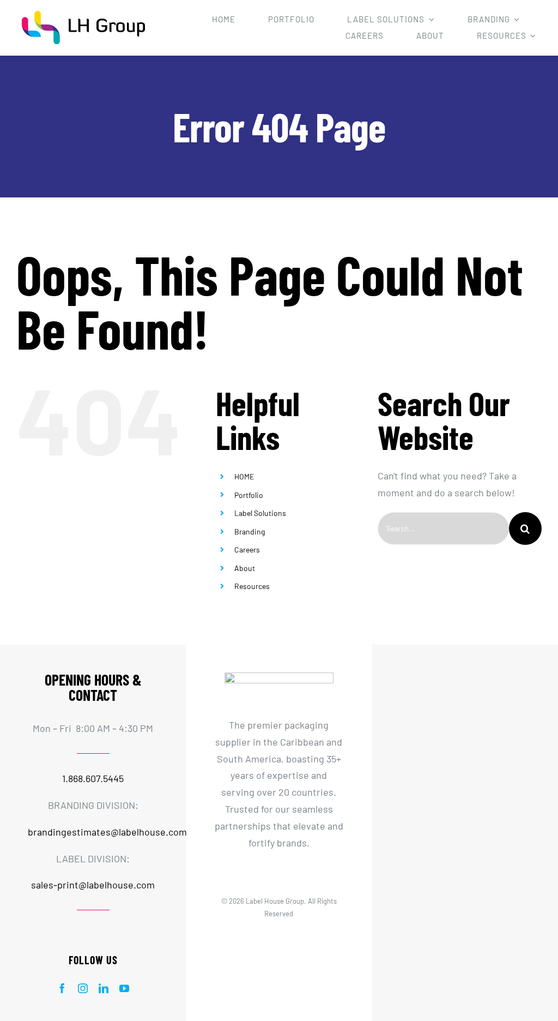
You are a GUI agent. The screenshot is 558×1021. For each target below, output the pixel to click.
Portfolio (248, 495)
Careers (247, 549)
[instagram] (83, 988)
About (244, 568)
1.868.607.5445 (93, 778)
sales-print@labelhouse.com (93, 885)
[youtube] (124, 988)
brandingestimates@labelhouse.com (107, 832)
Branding (249, 531)
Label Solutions (260, 513)
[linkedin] (103, 988)
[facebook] (62, 988)
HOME (244, 476)
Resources (252, 586)
